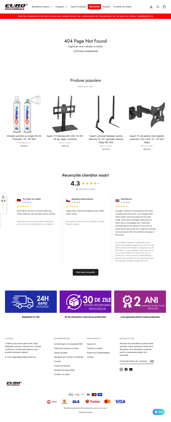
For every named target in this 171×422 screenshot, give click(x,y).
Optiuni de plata (60, 353)
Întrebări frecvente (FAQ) (64, 370)
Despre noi (91, 344)
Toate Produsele (78, 6)
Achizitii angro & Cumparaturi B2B (68, 344)
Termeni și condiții (94, 348)
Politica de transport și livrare (66, 348)
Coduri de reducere (62, 366)
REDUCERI (94, 6)
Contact (57, 361)
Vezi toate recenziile (85, 272)
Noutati (106, 6)
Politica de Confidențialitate (98, 353)
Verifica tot (85, 87)
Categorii (60, 6)
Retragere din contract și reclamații (68, 357)
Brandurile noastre (41, 6)
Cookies (90, 357)
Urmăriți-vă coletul (122, 6)
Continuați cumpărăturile (85, 51)
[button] (159, 412)
